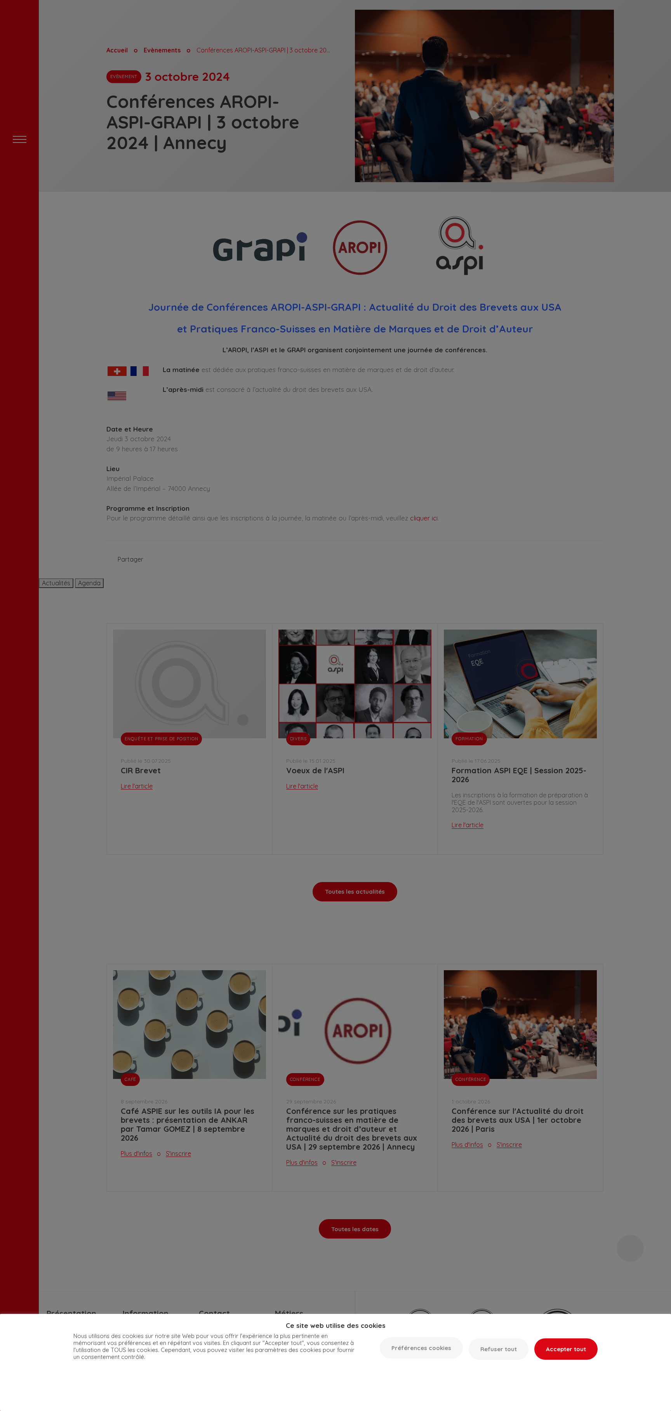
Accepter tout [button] (566, 1349)
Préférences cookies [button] (421, 1348)
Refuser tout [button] (498, 1349)
